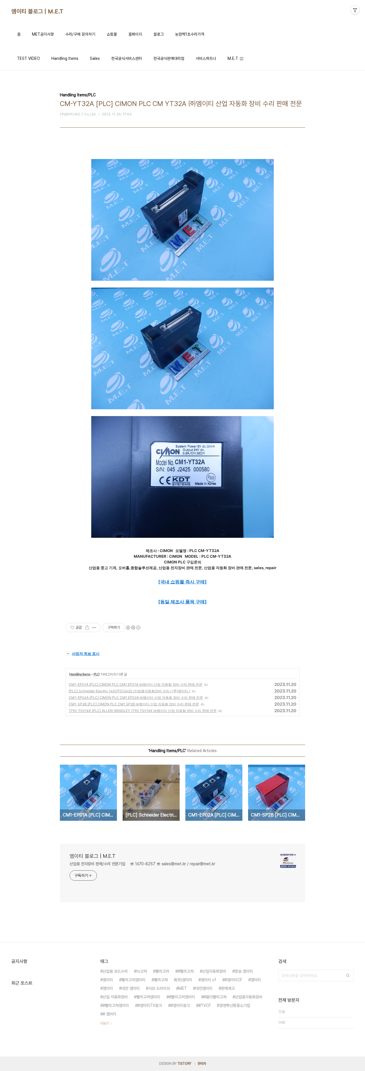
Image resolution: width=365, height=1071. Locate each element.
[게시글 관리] (94, 627)
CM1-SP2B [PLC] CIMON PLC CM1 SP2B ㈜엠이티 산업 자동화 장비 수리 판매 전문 (134, 704)
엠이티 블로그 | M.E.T (37, 11)
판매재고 (228, 988)
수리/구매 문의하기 (80, 34)
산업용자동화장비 (248, 997)
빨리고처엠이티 (133, 980)
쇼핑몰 (112, 34)
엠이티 (256, 980)
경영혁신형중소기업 (234, 1005)
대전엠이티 (203, 988)
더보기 (104, 1023)
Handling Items (64, 58)
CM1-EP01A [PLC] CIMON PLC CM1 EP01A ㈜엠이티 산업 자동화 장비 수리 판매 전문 (135, 684)
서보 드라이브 (159, 988)
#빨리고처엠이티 (182, 997)
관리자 (202, 1064)
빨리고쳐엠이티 (148, 997)
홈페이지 (135, 34)
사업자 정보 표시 (86, 653)
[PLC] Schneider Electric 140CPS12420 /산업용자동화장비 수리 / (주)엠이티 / (129, 691)
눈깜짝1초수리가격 (189, 34)
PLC (97, 674)
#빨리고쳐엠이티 (116, 1005)
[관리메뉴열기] (355, 10)
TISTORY (184, 1064)
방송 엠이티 (244, 971)
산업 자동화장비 (115, 997)
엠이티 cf (208, 980)
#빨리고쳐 (186, 971)
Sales (95, 58)
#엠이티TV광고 (149, 1005)
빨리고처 (162, 971)
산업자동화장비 (214, 971)
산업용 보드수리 (115, 971)
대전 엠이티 (130, 988)
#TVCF (204, 1005)
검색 (347, 975)
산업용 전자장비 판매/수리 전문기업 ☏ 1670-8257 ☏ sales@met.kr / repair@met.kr (142, 864)
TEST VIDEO (28, 58)
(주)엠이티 (184, 980)
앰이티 (108, 980)
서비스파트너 (206, 58)
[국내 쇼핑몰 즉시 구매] (182, 582)
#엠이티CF (233, 980)
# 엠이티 (109, 1014)
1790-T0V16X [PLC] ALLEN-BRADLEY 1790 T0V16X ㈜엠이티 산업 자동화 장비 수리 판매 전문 (143, 710)
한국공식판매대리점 (168, 58)
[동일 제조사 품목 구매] (182, 601)
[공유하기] (87, 627)
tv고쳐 (141, 971)
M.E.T (233, 58)
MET (183, 988)
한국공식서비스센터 (126, 58)
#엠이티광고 (180, 1005)
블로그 (158, 34)
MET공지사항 (43, 34)
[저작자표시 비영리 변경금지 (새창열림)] (133, 627)
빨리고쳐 (161, 980)
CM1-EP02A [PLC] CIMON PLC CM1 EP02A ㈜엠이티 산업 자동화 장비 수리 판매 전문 (136, 697)
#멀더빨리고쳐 (215, 997)
